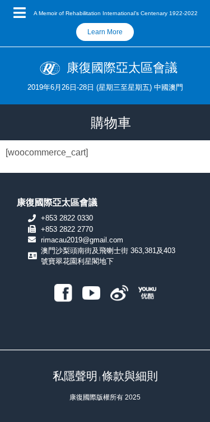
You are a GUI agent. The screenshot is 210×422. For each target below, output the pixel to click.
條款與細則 (130, 375)
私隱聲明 (75, 375)
